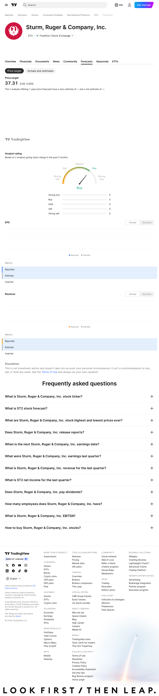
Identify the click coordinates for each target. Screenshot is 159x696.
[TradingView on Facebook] (13, 565)
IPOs (46, 622)
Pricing (75, 559)
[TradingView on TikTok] (19, 571)
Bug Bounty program (82, 676)
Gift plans (77, 566)
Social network (109, 556)
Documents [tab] (42, 61)
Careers (76, 626)
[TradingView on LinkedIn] (7, 571)
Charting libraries (137, 559)
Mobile (47, 655)
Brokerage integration (140, 583)
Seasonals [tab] (102, 61)
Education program (138, 590)
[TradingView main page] (14, 5)
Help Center (78, 622)
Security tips (78, 672)
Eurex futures (79, 599)
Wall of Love (108, 559)
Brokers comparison (82, 583)
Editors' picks (108, 590)
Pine (46, 586)
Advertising (134, 579)
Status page (78, 679)
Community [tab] (70, 61)
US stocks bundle (81, 603)
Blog (74, 619)
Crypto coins (50, 576)
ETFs (46, 569)
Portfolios (48, 632)
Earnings (48, 616)
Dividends (49, 619)
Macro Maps (50, 642)
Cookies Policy (79, 666)
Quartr (18, 616)
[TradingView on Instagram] (26, 565)
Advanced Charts (138, 566)
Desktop (48, 659)
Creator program (110, 566)
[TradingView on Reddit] (26, 571)
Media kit (76, 629)
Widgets (133, 556)
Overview (77, 576)
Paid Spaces (108, 609)
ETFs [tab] (115, 61)
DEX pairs (49, 583)
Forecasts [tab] (87, 61)
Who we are (78, 612)
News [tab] (56, 61)
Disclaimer (77, 659)
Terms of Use (49, 372)
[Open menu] (6, 5)
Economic (49, 612)
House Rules (108, 570)
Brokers (76, 579)
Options (48, 639)
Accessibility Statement (84, 669)
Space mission (79, 616)
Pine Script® (50, 646)
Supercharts (50, 556)
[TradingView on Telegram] (13, 571)
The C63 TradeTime (82, 646)
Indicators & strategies (113, 599)
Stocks (47, 566)
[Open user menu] (129, 5)
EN (121, 5)
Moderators (107, 573)
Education (107, 586)
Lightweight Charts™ (139, 563)
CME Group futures (81, 596)
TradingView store (81, 639)
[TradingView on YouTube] (19, 565)
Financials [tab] (26, 61)
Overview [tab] (10, 61)
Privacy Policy (79, 662)
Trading (105, 583)
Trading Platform (137, 570)
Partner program (137, 586)
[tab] (14, 70)
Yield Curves (50, 635)
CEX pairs (49, 579)
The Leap (77, 586)
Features (76, 556)
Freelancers (107, 606)
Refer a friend (108, 563)
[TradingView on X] (7, 565)
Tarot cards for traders (83, 642)
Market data (78, 563)
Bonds (47, 572)
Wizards (106, 603)
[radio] (132, 222)
